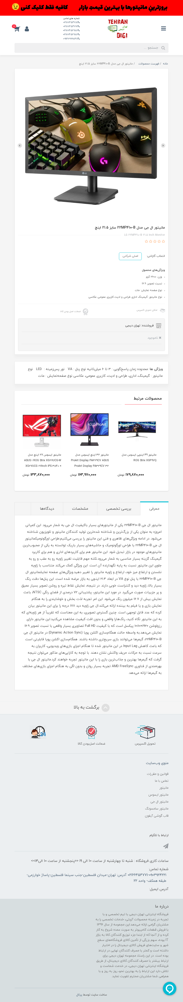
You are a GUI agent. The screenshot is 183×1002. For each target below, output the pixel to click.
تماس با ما (161, 781)
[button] (20, 29)
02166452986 (70, 30)
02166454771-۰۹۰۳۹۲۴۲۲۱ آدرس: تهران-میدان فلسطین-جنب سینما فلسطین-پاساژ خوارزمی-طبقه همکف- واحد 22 (96, 878)
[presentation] (163, 145)
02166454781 (70, 22)
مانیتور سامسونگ (156, 809)
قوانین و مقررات (157, 774)
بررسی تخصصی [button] (118, 509)
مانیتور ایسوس (158, 795)
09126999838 (70, 39)
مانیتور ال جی (159, 802)
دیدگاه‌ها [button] (47, 509)
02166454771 (70, 26)
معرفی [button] (154, 509)
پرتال (79, 995)
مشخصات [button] (80, 509)
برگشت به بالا (87, 707)
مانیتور (163, 788)
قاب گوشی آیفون (156, 816)
